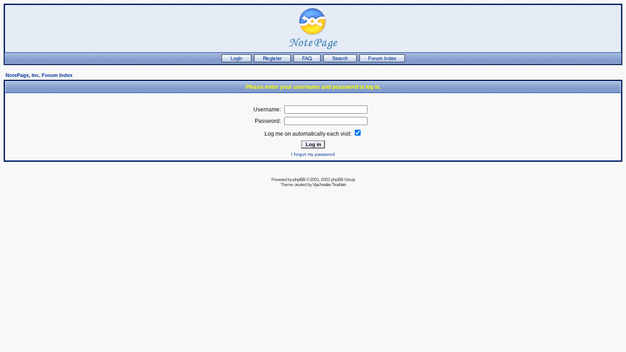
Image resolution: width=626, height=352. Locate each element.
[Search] (340, 60)
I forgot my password (313, 154)
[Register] (272, 60)
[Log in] (236, 60)
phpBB (299, 179)
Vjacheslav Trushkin (329, 184)
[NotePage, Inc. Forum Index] (382, 60)
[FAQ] (307, 60)
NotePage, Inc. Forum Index (38, 75)
